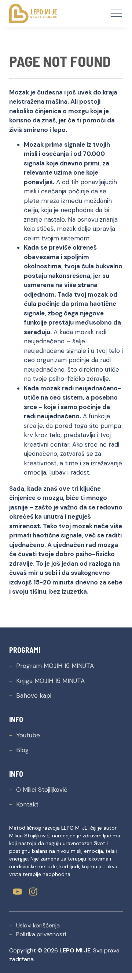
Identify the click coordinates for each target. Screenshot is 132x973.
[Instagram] (33, 891)
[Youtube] (17, 891)
